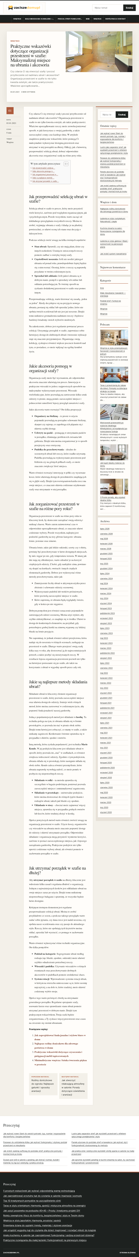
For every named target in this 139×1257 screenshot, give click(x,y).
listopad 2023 (106, 608)
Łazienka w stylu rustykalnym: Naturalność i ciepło (112, 220)
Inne (88, 19)
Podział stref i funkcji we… (70, 19)
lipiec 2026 (104, 529)
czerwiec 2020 (106, 787)
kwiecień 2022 (106, 678)
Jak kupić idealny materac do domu (112, 464)
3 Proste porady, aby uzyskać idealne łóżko (112, 498)
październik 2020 (107, 767)
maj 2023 (104, 638)
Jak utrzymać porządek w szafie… (45, 181)
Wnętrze (17, 19)
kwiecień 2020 (106, 797)
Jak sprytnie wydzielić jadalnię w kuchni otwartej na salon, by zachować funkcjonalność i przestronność (103, 1161)
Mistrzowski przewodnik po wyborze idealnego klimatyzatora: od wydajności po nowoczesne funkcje (113, 427)
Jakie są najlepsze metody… (43, 177)
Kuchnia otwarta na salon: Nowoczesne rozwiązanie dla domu (112, 231)
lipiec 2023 (104, 628)
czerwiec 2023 (106, 633)
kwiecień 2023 (106, 643)
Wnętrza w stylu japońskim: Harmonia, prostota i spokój (32, 1220)
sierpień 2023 (106, 623)
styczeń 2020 (106, 812)
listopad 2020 (106, 762)
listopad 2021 (105, 703)
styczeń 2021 (105, 753)
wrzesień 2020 (106, 772)
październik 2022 (107, 653)
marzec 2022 (105, 683)
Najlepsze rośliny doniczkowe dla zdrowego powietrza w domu (114, 210)
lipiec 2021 (104, 723)
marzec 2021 (105, 743)
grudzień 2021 (106, 698)
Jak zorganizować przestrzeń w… (45, 174)
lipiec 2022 (104, 663)
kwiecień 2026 (106, 543)
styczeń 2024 (106, 603)
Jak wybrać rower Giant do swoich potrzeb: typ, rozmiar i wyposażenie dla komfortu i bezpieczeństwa (34, 1135)
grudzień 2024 (106, 568)
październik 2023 (107, 613)
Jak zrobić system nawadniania (113, 254)
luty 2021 (104, 748)
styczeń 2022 (106, 693)
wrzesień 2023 (106, 618)
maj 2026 (104, 538)
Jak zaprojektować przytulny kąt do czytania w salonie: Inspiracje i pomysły (42, 1195)
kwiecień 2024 (106, 588)
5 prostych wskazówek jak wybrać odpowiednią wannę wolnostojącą (39, 1190)
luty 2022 (104, 688)
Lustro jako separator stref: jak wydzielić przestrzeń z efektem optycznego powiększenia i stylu (114, 150)
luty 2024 (104, 598)
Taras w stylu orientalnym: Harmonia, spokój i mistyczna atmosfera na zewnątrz (44, 1205)
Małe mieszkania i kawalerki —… (39, 19)
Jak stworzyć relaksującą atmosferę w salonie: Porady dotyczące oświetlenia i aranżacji (73, 1086)
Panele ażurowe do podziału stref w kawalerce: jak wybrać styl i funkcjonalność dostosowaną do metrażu (100, 1143)
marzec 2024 (105, 593)
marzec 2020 (105, 802)
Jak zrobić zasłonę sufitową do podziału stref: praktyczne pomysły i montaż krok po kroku (113, 188)
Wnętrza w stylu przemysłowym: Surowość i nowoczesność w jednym (114, 351)
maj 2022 (104, 673)
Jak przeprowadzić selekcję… (43, 168)
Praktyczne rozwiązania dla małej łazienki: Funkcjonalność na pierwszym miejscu (44, 1240)
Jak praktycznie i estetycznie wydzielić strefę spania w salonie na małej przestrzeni (103, 1152)
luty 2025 (104, 563)
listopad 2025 (106, 558)
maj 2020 (104, 792)
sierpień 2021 (106, 718)
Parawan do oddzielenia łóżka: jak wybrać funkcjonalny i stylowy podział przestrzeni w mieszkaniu (35, 1143)
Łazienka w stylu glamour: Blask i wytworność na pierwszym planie (114, 244)
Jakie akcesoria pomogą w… (43, 171)
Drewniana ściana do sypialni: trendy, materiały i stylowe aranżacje (37, 1225)
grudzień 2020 (106, 757)
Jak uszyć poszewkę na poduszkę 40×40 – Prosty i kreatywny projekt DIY (41, 1210)
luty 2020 (104, 807)
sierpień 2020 (106, 777)
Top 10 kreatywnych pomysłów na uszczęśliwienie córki (32, 1200)
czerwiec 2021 (106, 728)
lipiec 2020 (104, 782)
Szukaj (129, 7)
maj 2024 (104, 583)
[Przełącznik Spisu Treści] (65, 164)
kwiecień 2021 (106, 738)
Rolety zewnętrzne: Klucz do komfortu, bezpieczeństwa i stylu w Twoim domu (43, 1215)
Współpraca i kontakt (115, 19)
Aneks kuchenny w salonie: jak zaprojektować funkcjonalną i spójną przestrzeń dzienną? (48, 1235)
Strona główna (128, 1253)
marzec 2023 (105, 648)
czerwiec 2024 (106, 578)
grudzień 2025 (106, 553)
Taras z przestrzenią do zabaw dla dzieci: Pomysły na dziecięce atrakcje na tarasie (113, 388)
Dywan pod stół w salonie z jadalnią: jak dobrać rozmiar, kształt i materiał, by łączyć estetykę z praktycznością (31, 1161)
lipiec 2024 (104, 573)
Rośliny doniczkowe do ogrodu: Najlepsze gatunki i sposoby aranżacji (42, 1084)
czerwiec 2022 (106, 668)
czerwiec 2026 (106, 534)
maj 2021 (104, 733)
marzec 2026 (105, 549)
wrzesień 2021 (106, 713)
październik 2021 (107, 708)
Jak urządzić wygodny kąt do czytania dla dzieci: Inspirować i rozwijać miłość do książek (49, 1230)
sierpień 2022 (106, 658)
